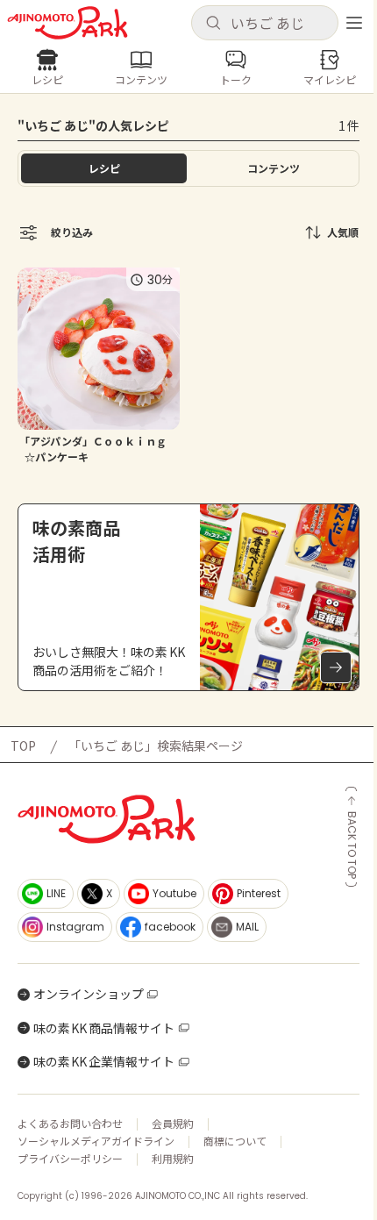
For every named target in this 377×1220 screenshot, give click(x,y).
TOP (23, 745)
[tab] (273, 168)
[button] (264, 22)
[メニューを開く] (354, 23)
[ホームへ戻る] (67, 22)
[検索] (213, 23)
